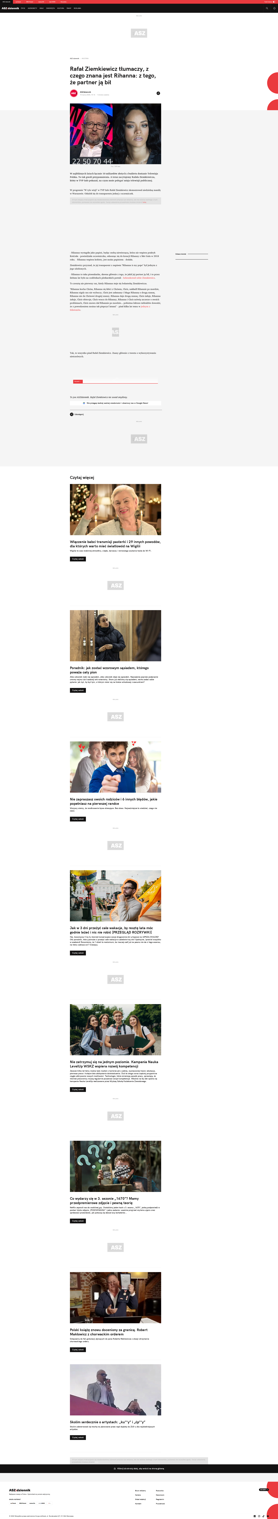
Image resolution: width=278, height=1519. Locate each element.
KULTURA (60, 8)
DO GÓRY (263, 1489)
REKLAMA (77, 8)
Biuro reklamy (140, 1491)
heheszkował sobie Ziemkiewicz (139, 278)
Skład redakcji (140, 1499)
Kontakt (138, 1504)
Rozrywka (63, 2)
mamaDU (41, 2)
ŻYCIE (23, 8)
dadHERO (52, 2)
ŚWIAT (69, 8)
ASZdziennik (6, 2)
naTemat (18, 2)
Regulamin (160, 1499)
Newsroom (160, 1495)
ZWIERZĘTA (50, 8)
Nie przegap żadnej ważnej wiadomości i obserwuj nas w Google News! (117, 403)
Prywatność (160, 1504)
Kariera (138, 1495)
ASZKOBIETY (32, 8)
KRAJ (42, 8)
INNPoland (29, 2)
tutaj (144, 202)
